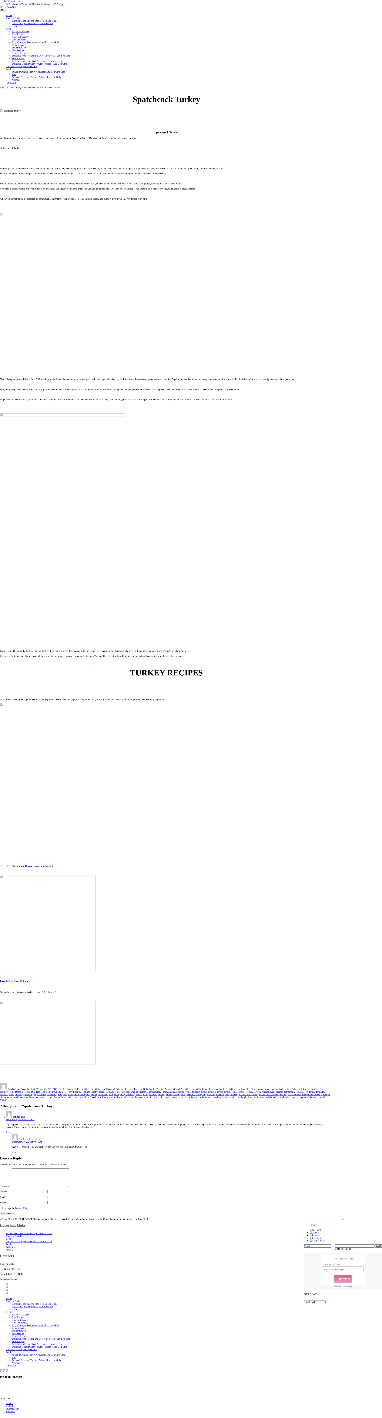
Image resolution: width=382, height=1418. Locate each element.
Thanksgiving (153, 1092)
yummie (322, 1097)
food (11, 1094)
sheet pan (125, 1092)
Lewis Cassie (14, 1089)
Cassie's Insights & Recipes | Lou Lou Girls (79, 1089)
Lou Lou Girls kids (15, 1236)
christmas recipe (182, 1092)
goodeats (152, 1094)
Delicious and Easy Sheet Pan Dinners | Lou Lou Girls (37, 61)
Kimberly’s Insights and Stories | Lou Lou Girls (34, 21)
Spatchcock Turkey (99, 1097)
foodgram (85, 1094)
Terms (341, 1286)
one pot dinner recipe (312, 1094)
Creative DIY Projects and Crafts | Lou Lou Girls (29, 1241)
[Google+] (46, 4)
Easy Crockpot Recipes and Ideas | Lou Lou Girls (35, 42)
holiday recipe (172, 1094)
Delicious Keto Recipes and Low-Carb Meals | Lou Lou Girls (41, 55)
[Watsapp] (58, 4)
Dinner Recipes (19, 47)
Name (3, 1191)
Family (9, 69)
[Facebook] (12, 4)
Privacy (349, 1286)
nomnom (211, 1094)
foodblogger (30, 1094)
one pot (282, 1094)
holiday (161, 1094)
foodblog (19, 1094)
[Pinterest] (34, 4)
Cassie (171, 1092)
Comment (5, 1186)
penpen (16, 1116)
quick (43, 1097)
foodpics (130, 1094)
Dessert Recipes (19, 45)
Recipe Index (60, 1097)
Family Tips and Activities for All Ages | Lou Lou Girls (175, 1089)
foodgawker (73, 1094)
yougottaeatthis (305, 1097)
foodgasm (62, 1094)
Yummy (3, 1100)
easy (103, 1089)
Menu (3, 10)
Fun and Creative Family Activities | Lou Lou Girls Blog (38, 72)
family (312, 1092)
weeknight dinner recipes (249, 1097)
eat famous (289, 1092)
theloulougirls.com (12, 1)
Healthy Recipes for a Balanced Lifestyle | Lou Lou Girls (297, 1089)
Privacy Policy (22, 1208)
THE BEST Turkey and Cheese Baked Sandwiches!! (26, 866)
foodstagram (141, 1094)
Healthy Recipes (19, 53)
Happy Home (263, 1089)
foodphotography (117, 1094)
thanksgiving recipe (144, 1097)
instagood (200, 1094)
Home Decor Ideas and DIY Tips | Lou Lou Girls (32, 1092)
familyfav (320, 1092)
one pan (220, 1094)
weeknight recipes (287, 1097)
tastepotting (114, 1097)
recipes (85, 1097)
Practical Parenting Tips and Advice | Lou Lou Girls (36, 77)
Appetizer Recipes (20, 31)
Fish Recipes (18, 50)
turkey (167, 1097)
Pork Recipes (18, 58)
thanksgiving (127, 1097)
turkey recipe (177, 1097)
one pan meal (231, 1094)
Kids (14, 74)
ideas (183, 1094)
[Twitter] (24, 4)
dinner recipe (230, 1092)
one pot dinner (294, 1094)
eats (297, 1092)
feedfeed (4, 1094)
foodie (94, 1094)
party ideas (11, 82)
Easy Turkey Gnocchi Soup (14, 981)
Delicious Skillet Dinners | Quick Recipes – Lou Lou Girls (39, 63)
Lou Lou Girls (13, 18)
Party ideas (34, 1097)
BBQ (55, 1089)
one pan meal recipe (248, 1094)
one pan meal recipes (268, 1094)
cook (90, 656)
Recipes (9, 29)
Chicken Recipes (20, 39)
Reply (9, 1132)
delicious (196, 1092)
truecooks (158, 1097)
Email (3, 1197)
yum (315, 1097)
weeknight (190, 1097)
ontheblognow (21, 1097)
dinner (204, 1092)
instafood (191, 1094)
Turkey (164, 1092)
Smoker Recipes (138, 1092)
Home (9, 15)
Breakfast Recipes (20, 37)
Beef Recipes (18, 34)
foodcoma (51, 1094)
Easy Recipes (276, 1092)
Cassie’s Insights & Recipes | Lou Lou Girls (32, 23)
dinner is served (215, 1092)
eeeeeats (304, 1092)
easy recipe (264, 1092)
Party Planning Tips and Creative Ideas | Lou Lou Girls (93, 1092)
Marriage (16, 80)
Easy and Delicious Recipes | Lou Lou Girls (127, 1089)
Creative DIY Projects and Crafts (21, 66)
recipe (50, 1097)
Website (3, 1202)
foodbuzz (41, 1094)
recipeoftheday (74, 1097)
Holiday (3, 1092)
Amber (15, 26)
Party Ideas (11, 1247)
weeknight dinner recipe (224, 1097)
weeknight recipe (270, 1097)
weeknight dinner (204, 1097)
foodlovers (103, 1094)
